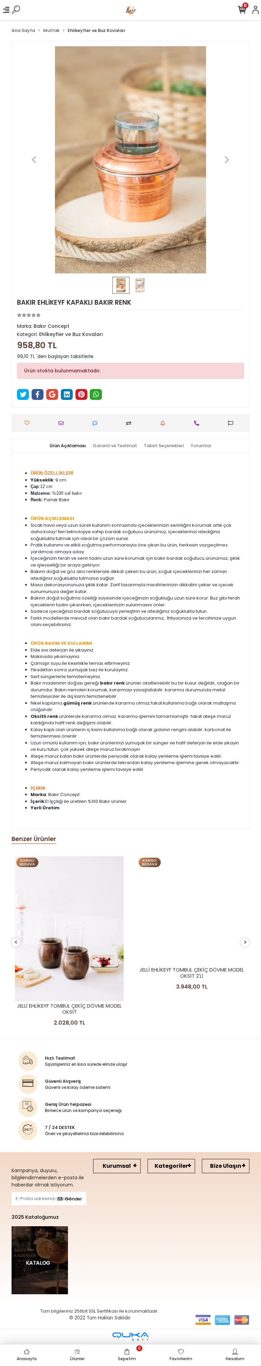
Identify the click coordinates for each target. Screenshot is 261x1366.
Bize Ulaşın (225, 1166)
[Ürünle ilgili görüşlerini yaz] (97, 423)
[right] (245, 942)
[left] (16, 942)
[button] (34, 159)
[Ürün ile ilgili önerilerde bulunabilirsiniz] (232, 423)
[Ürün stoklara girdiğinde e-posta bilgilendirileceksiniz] (164, 423)
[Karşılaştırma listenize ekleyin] (130, 423)
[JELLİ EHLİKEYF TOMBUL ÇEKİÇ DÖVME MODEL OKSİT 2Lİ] (191, 910)
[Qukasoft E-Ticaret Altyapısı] (130, 1336)
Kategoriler (171, 1166)
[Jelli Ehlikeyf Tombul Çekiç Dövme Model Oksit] (69, 928)
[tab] (68, 446)
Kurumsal (117, 1166)
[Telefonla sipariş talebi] (198, 423)
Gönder (73, 1199)
